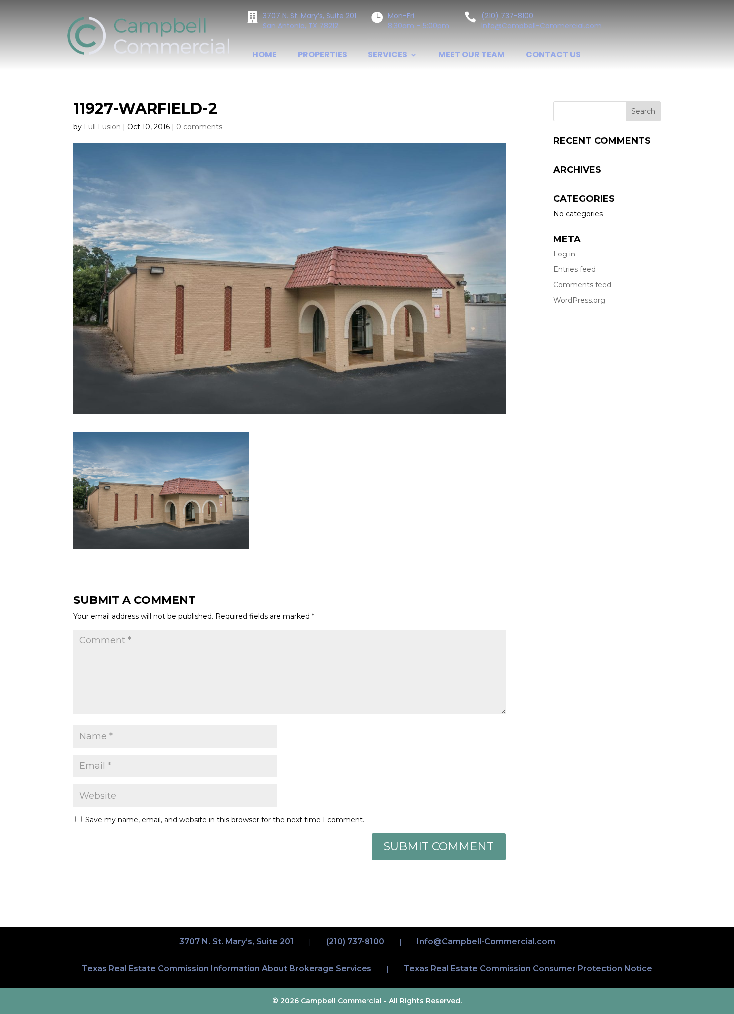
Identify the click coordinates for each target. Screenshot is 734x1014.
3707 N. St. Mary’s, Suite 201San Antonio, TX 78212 (309, 21)
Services (387, 55)
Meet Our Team (471, 55)
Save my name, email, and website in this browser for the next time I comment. (224, 819)
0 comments (199, 126)
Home (264, 55)
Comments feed (582, 284)
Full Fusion (102, 126)
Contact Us (553, 55)
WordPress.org (579, 300)
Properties (322, 55)
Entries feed (574, 269)
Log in (564, 254)
